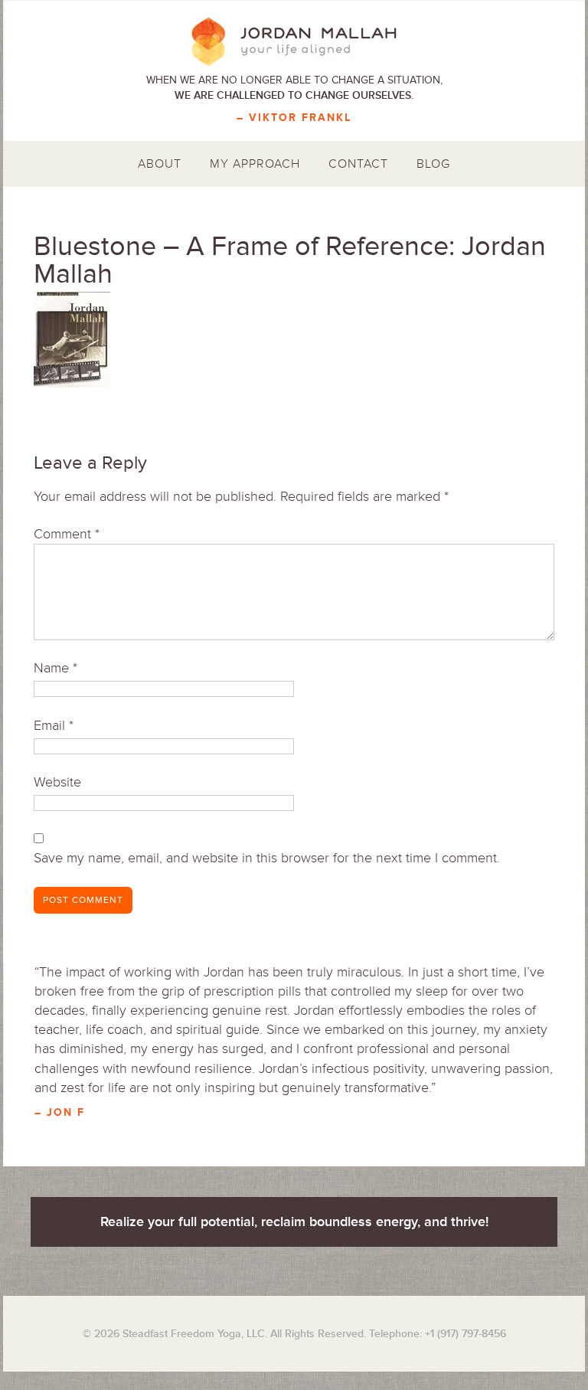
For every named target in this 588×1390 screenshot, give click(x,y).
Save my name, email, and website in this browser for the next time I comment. (267, 857)
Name (55, 667)
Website (57, 781)
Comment (67, 533)
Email (54, 725)
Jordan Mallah (294, 42)
